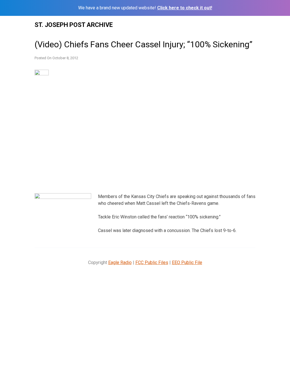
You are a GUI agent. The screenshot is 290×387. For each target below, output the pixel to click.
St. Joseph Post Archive (74, 24)
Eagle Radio (120, 262)
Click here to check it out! (184, 7)
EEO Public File (187, 262)
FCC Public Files (151, 262)
